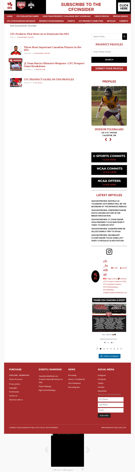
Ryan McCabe (40, 69)
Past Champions (74, 383)
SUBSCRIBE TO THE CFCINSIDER (81, 7)
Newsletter (102, 391)
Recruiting (72, 375)
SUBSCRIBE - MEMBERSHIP (19, 375)
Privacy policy (14, 384)
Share (59, 470)
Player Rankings (45, 386)
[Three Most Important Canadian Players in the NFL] (16, 50)
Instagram (102, 375)
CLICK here (124, 7)
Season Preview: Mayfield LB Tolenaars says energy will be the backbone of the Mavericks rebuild (109, 204)
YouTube (101, 387)
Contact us (13, 395)
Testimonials (14, 392)
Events (71, 21)
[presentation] (106, 139)
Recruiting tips (74, 387)
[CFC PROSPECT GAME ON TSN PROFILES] (16, 82)
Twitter (100, 383)
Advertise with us (16, 399)
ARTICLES (111, 21)
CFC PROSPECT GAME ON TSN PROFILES (49, 79)
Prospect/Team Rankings (51, 21)
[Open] (109, 315)
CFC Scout (38, 83)
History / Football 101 (76, 379)
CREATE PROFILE (102, 16)
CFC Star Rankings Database (21, 21)
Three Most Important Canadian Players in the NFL (52, 49)
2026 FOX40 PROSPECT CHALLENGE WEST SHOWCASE (66, 16)
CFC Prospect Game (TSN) (91, 21)
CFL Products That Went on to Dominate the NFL (40, 33)
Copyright (13, 388)
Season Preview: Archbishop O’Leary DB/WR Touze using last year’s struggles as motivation (107, 238)
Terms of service (15, 379)
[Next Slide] (88, 448)
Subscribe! (104, 415)
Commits (123, 21)
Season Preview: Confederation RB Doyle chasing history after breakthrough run (108, 213)
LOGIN (9, 16)
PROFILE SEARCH (120, 16)
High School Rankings (47, 390)
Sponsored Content (26, 37)
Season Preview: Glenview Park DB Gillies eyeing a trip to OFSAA (108, 230)
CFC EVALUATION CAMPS (27, 16)
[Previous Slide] (46, 448)
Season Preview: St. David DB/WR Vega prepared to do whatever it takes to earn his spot (108, 222)
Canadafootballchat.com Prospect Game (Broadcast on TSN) (51, 379)
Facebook (102, 379)
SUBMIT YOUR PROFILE (109, 68)
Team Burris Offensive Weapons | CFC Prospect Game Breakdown (54, 65)
